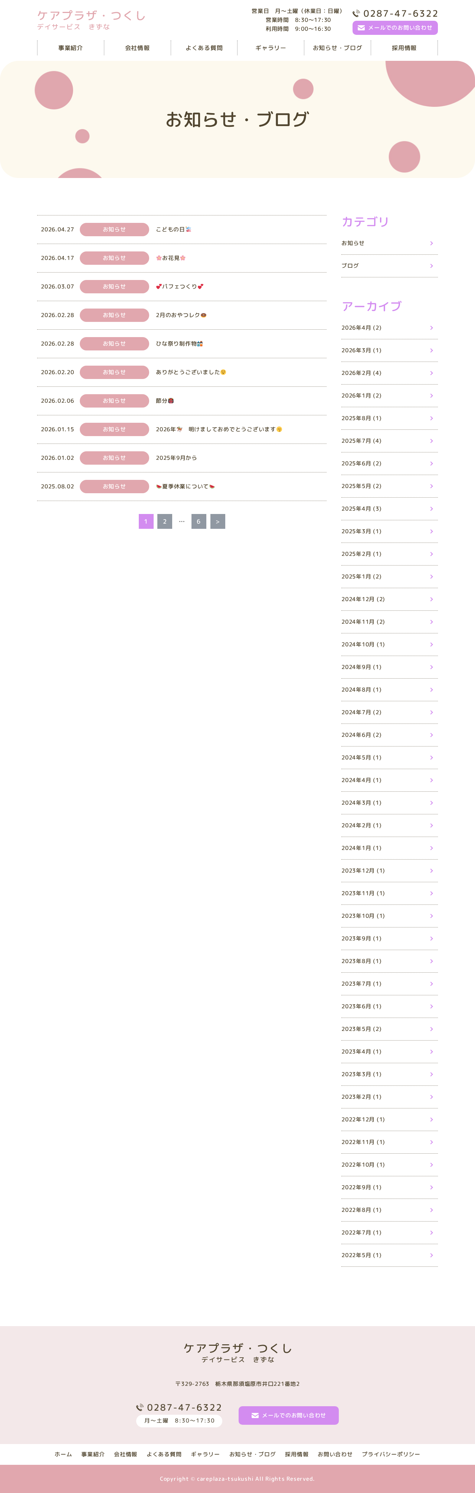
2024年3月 (361, 803)
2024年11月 (363, 622)
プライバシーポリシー (391, 1454)
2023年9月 (361, 938)
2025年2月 (361, 554)
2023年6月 (361, 1006)
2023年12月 (363, 870)
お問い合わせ (335, 1454)
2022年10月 (363, 1165)
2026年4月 (361, 328)
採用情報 (404, 48)
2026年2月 (361, 373)
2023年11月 (363, 893)
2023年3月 (361, 1074)
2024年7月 (361, 712)
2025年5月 (361, 486)
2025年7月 (361, 441)
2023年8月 (361, 961)
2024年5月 (361, 757)
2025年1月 (361, 576)
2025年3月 (361, 531)
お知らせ (353, 243)
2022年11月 (363, 1142)
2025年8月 (361, 418)
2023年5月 (361, 1029)
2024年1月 (361, 848)
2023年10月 (363, 916)
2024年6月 (361, 735)
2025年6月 (361, 463)
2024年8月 (361, 689)
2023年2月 (361, 1097)
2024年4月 (361, 780)
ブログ (350, 266)
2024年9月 (361, 667)
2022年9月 (361, 1187)
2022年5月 (361, 1255)
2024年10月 (363, 644)
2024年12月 (363, 599)
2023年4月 (361, 1051)
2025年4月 (361, 509)
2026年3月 (361, 350)
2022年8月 (361, 1210)
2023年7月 (361, 984)
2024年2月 (361, 825)
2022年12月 (363, 1119)
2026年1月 (361, 395)
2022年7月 (361, 1232)
